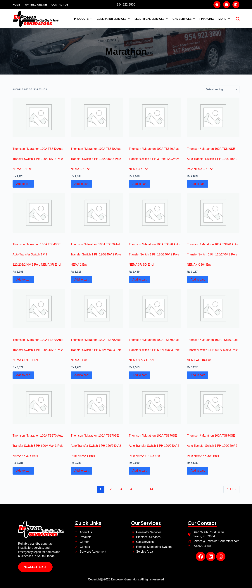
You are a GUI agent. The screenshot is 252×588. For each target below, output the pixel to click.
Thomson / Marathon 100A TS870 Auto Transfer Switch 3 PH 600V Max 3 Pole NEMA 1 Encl (96, 350)
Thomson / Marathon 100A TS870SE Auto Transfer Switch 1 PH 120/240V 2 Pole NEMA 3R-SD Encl (154, 445)
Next (230, 489)
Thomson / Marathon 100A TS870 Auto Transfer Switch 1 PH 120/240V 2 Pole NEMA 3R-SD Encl (154, 254)
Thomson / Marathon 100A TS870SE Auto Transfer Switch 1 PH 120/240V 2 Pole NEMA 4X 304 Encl (212, 445)
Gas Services (181, 18)
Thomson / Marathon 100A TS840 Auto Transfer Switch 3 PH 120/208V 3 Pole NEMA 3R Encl (96, 159)
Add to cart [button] (23, 183)
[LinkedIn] (235, 4)
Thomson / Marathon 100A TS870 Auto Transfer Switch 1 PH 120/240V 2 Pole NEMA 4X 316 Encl (38, 350)
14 (151, 489)
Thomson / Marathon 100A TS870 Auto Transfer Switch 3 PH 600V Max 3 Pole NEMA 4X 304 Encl (212, 350)
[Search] (237, 19)
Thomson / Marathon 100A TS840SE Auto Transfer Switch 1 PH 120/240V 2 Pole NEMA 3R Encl (212, 159)
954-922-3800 (126, 4)
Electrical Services (149, 18)
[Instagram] (226, 4)
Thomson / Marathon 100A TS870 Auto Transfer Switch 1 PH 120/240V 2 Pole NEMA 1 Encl (96, 254)
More (222, 18)
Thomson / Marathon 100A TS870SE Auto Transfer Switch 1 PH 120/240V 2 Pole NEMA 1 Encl (96, 445)
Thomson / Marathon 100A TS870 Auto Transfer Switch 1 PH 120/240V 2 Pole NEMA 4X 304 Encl (212, 254)
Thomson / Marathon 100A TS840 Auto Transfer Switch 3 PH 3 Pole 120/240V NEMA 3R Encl (154, 159)
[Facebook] (216, 4)
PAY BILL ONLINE (36, 4)
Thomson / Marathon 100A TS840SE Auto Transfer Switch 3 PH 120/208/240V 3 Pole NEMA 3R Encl (37, 254)
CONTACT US (59, 4)
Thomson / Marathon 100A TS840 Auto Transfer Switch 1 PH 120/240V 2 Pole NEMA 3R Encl (38, 159)
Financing (206, 18)
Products (81, 18)
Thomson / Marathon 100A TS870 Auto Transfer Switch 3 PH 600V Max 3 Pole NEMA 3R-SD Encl (154, 350)
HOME (16, 4)
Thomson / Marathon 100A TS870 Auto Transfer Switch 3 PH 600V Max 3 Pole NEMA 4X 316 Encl (38, 445)
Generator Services (111, 18)
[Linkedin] (210, 556)
